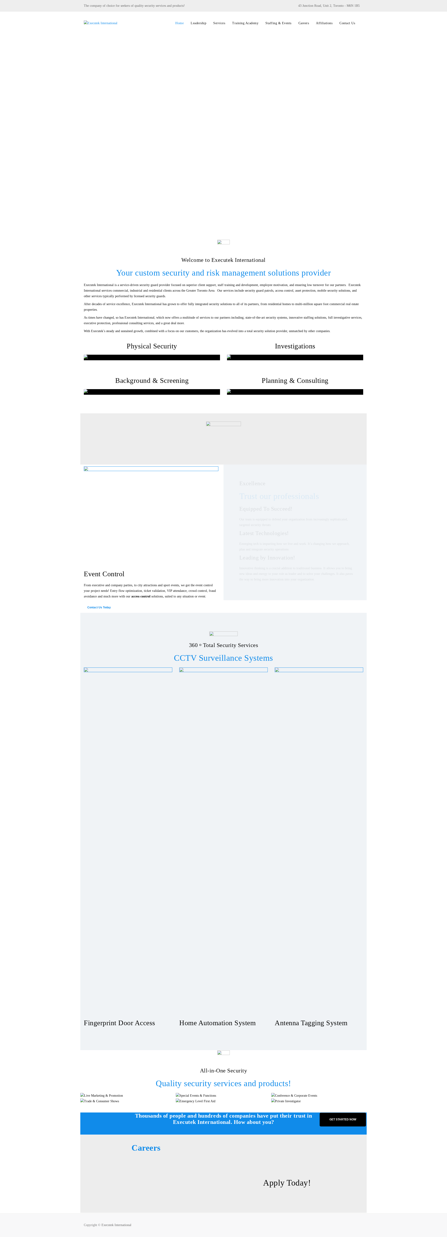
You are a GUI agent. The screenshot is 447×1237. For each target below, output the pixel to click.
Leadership (198, 23)
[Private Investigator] (283, 1101)
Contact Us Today (99, 607)
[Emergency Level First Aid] (188, 1101)
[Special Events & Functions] (188, 1096)
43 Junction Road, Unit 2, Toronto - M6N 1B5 (329, 5)
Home (179, 23)
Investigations (295, 346)
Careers (303, 23)
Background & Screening (152, 380)
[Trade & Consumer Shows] (92, 1101)
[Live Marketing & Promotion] (92, 1096)
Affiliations (324, 23)
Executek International (116, 1225)
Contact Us (347, 23)
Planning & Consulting (295, 380)
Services (219, 23)
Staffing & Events (278, 23)
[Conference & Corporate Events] (283, 1096)
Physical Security (152, 346)
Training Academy (245, 23)
